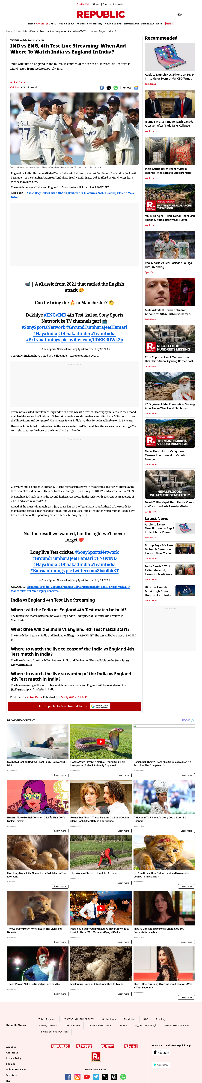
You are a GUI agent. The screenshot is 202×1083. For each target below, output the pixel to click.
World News (151, 131)
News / (9, 31)
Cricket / (18, 31)
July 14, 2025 (102, 580)
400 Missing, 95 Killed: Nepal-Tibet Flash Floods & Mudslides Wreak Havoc (170, 218)
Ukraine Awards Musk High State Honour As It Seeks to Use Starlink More (159, 593)
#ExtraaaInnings (43, 340)
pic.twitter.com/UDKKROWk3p (92, 340)
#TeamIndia (103, 333)
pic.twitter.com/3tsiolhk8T (92, 570)
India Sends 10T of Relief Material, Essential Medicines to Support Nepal (168, 171)
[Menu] (178, 14)
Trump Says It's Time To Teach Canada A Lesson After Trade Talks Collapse (169, 124)
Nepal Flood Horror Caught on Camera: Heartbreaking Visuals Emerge (165, 455)
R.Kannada (118, 4)
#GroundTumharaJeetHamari (96, 327)
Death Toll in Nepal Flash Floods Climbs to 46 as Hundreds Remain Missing (170, 504)
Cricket (14, 88)
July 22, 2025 (102, 349)
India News (150, 366)
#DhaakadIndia (74, 333)
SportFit (149, 272)
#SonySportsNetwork (43, 327)
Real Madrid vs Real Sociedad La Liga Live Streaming (168, 265)
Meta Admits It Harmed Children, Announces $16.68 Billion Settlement (168, 312)
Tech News (150, 84)
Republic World (83, 4)
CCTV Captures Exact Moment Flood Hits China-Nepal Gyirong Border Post (169, 359)
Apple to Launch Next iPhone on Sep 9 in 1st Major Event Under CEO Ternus (169, 77)
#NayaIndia (45, 333)
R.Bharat (96, 4)
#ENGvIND (55, 315)
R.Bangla (107, 4)
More (168, 23)
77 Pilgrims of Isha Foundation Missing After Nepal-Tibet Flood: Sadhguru (170, 406)
